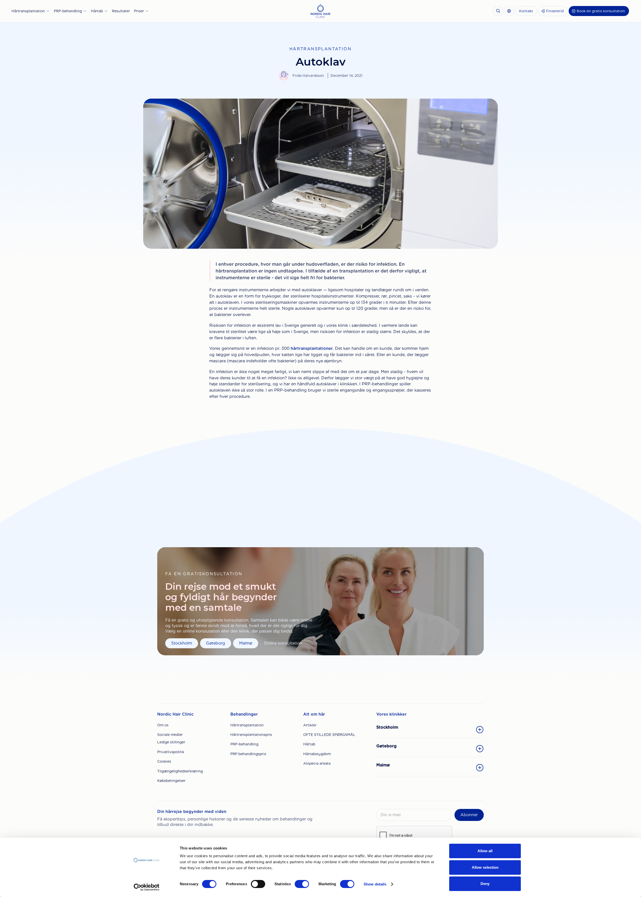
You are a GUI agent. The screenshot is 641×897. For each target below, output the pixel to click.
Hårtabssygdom (317, 754)
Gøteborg (215, 643)
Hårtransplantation (247, 725)
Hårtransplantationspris (251, 735)
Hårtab (309, 744)
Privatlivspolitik (170, 752)
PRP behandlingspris (248, 754)
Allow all (485, 851)
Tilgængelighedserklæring (180, 771)
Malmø (245, 643)
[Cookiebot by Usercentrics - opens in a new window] (147, 887)
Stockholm (181, 643)
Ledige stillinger (171, 742)
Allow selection (485, 867)
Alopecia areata (317, 763)
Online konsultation (283, 643)
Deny (485, 883)
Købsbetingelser (171, 781)
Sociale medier (170, 735)
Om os (163, 725)
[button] (31, 11)
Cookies (164, 761)
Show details (375, 884)
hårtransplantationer (312, 348)
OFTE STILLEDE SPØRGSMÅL (329, 735)
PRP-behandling (244, 744)
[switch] (258, 884)
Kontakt (526, 11)
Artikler (309, 725)
